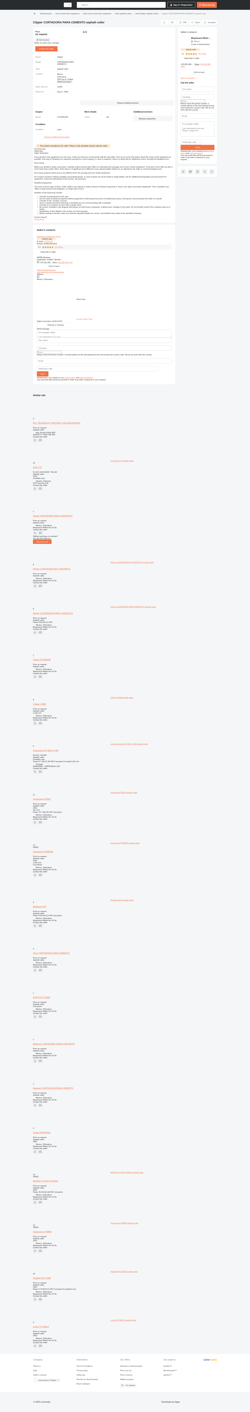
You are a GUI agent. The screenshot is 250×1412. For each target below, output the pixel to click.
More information (188, 78)
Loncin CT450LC (41, 1327)
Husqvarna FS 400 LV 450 (45, 750)
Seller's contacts (40, 1375)
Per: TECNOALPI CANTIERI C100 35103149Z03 (56, 423)
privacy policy (70, 378)
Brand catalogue (83, 1384)
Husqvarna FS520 (41, 799)
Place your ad (42, 542)
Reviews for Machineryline (87, 1379)
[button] (164, 22)
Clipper (60, 57)
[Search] (79, 5)
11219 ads (48, 241)
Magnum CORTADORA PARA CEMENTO (53, 1088)
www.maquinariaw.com (46, 270)
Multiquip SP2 (39, 906)
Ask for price (44, 40)
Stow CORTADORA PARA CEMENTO (51, 953)
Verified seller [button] (47, 239)
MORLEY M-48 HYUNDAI (45, 1181)
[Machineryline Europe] (47, 5)
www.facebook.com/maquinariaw (50, 272)
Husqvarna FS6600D (43, 852)
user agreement (86, 378)
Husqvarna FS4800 (42, 1232)
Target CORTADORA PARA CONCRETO (52, 516)
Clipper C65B (39, 704)
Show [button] (55, 262)
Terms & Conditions (85, 1366)
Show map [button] (80, 299)
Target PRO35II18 (41, 1132)
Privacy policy (82, 1370)
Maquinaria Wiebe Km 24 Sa (48, 236)
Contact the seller (46, 49)
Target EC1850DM (42, 660)
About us (36, 1366)
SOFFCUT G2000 (41, 997)
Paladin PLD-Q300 (42, 1278)
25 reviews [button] (59, 247)
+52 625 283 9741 (65, 262)
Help (35, 1370)
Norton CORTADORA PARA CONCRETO (53, 613)
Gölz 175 (37, 467)
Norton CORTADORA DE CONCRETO (51, 569)
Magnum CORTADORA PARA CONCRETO (54, 1044)
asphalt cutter (62, 69)
